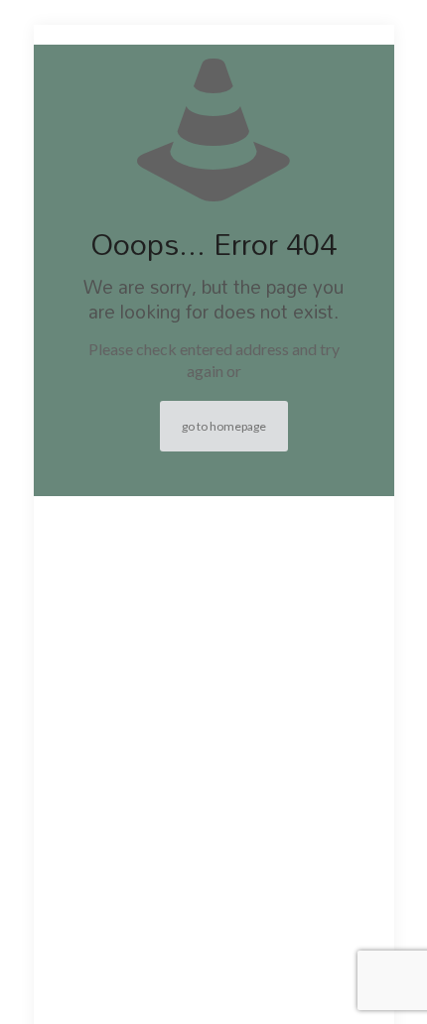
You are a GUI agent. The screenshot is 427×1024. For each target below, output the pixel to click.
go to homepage (224, 426)
